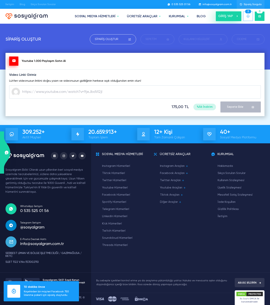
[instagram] (63, 155)
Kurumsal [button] (177, 16)
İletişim (10, 4)
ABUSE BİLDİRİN (247, 283)
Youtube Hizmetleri (115, 187)
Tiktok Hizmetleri (113, 173)
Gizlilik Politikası (228, 209)
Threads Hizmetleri (115, 245)
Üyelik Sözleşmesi (230, 187)
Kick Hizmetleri (112, 223)
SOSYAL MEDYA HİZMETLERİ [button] (95, 16)
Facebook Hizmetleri (116, 194)
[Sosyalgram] (27, 16)
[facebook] (54, 155)
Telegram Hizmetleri (115, 209)
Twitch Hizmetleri (114, 230)
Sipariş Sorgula (253, 4)
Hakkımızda (225, 166)
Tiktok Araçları (169, 194)
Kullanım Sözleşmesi (231, 180)
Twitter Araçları (170, 180)
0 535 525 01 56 (181, 4)
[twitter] (73, 155)
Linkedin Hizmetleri (114, 216)
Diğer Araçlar (169, 202)
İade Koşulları (226, 202)
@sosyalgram (32, 227)
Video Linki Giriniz (22, 75)
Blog (22, 4)
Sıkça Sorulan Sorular (43, 4)
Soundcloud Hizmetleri (117, 238)
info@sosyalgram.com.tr (217, 4)
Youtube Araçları (171, 187)
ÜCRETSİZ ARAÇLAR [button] (142, 16)
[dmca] (141, 299)
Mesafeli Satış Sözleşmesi (235, 194)
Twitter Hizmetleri (114, 180)
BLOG (201, 16)
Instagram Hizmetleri (116, 166)
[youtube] (82, 155)
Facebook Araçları (172, 173)
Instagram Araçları (172, 166)
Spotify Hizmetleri (114, 202)
